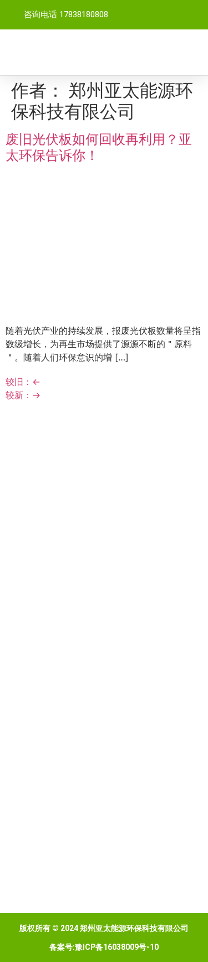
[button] (192, 52)
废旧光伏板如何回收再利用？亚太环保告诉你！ (99, 147)
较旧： (23, 381)
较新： (23, 394)
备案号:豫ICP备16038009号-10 (104, 947)
